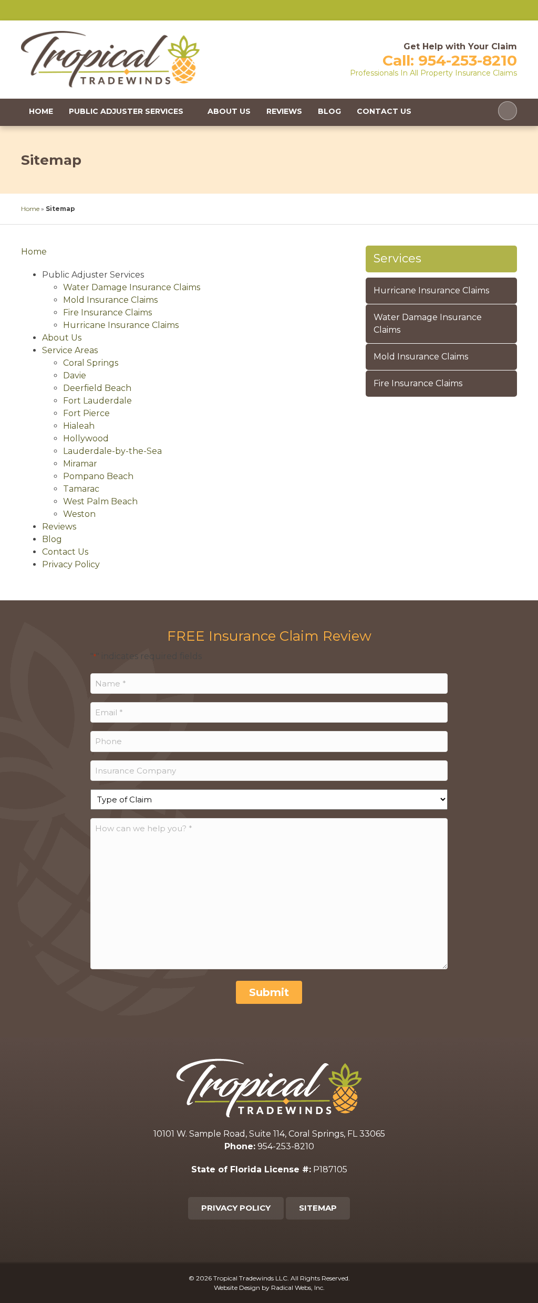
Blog (329, 111)
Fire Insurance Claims (107, 312)
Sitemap (318, 1208)
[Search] (507, 110)
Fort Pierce (86, 413)
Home (41, 111)
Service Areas (70, 350)
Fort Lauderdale (97, 401)
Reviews (284, 111)
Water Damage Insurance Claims (131, 287)
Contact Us (384, 111)
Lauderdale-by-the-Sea (112, 451)
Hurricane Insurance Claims (121, 325)
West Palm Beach (100, 501)
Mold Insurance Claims (110, 300)
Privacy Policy (71, 564)
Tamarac (81, 489)
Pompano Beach (98, 476)
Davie (74, 375)
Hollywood (86, 438)
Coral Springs (90, 363)
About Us (229, 111)
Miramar (80, 464)
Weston (79, 514)
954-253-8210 (467, 60)
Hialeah (79, 426)
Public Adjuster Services (126, 111)
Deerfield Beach (97, 388)
